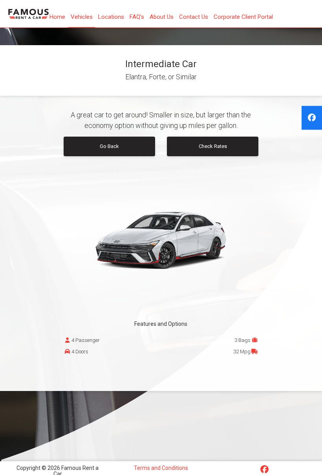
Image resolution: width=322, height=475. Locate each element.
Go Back (109, 146)
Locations (111, 16)
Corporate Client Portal (243, 16)
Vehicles (82, 16)
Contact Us (193, 16)
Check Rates (213, 146)
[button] (137, 17)
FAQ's (137, 16)
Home (57, 16)
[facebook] (312, 118)
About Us (162, 16)
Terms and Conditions (161, 468)
